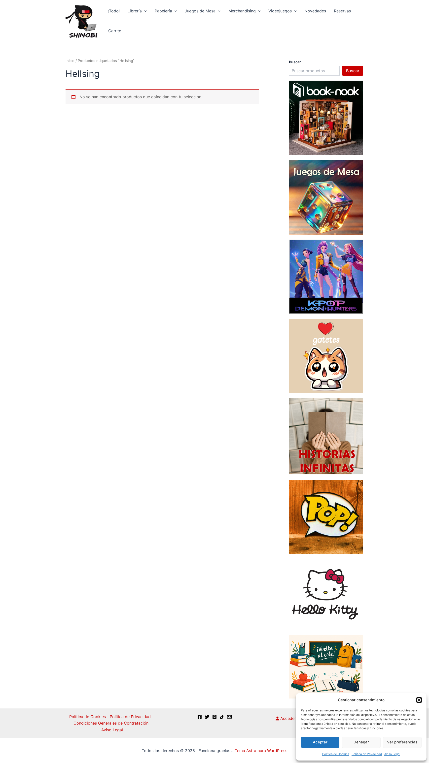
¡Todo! (114, 10)
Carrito (114, 30)
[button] (419, 700)
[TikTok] (222, 717)
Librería (135, 10)
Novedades (315, 10)
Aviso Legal (392, 754)
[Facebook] (199, 717)
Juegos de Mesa (200, 10)
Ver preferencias (402, 742)
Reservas (342, 10)
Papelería (163, 10)
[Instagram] (214, 717)
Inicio (70, 61)
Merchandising (242, 10)
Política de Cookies (335, 754)
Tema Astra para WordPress (261, 750)
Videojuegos (280, 10)
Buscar (352, 70)
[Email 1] (229, 717)
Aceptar (320, 742)
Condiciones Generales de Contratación (110, 723)
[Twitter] (207, 717)
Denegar (361, 742)
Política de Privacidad (367, 754)
